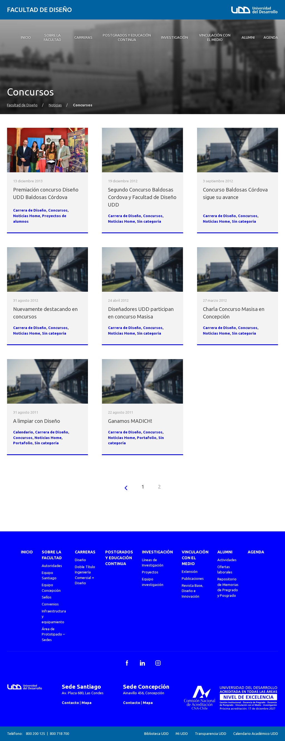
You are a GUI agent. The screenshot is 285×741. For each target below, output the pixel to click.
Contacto (70, 703)
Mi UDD (182, 734)
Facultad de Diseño (39, 9)
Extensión (190, 571)
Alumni (224, 552)
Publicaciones (193, 578)
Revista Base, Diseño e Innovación (192, 590)
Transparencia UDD (210, 734)
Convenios (50, 604)
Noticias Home (26, 216)
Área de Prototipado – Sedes (53, 634)
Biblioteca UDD (156, 734)
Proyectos (150, 572)
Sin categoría (149, 221)
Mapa (87, 703)
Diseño (80, 560)
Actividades (227, 560)
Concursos (58, 210)
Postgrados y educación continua (119, 558)
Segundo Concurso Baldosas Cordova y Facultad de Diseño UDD (142, 197)
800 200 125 (35, 733)
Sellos (46, 597)
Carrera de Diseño (29, 210)
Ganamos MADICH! (130, 421)
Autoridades (52, 566)
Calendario (23, 432)
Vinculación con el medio (195, 558)
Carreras (85, 552)
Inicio (27, 552)
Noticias (55, 105)
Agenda (256, 552)
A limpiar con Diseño (36, 421)
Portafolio (23, 443)
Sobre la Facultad (52, 555)
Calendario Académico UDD (255, 734)
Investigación (157, 552)
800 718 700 (59, 733)
